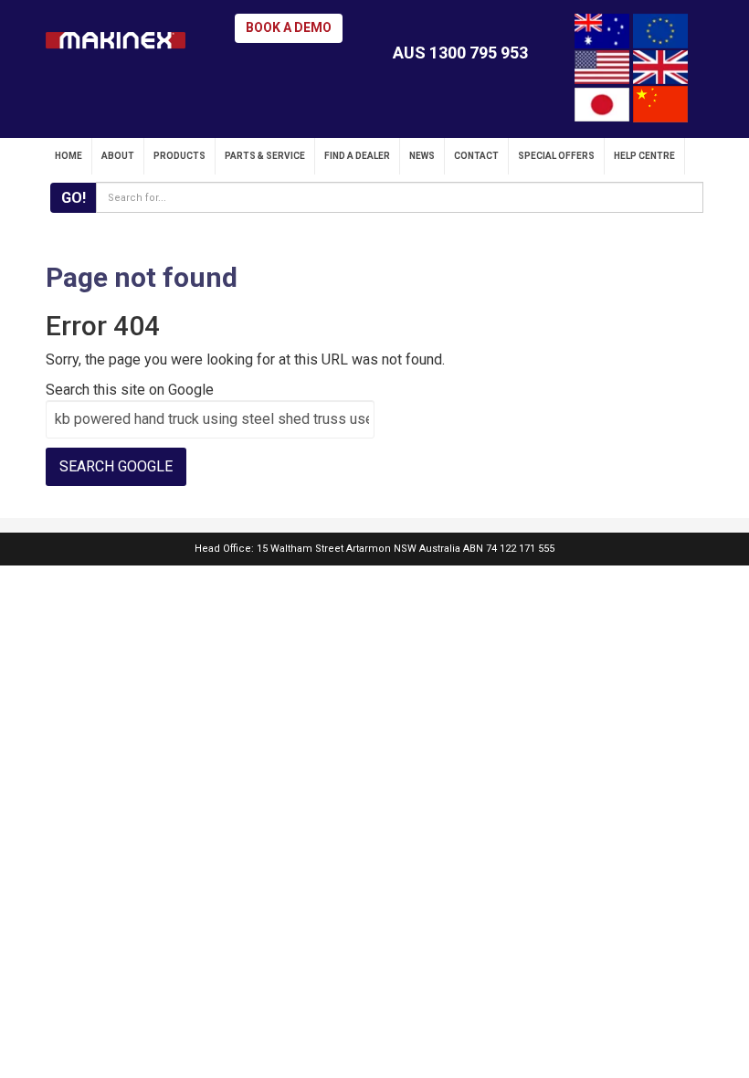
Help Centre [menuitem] (644, 156)
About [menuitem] (117, 156)
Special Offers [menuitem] (556, 156)
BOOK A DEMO (289, 27)
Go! (73, 197)
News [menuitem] (422, 156)
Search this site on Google (130, 389)
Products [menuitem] (179, 156)
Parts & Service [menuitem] (265, 156)
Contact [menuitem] (476, 156)
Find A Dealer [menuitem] (357, 156)
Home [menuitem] (68, 156)
